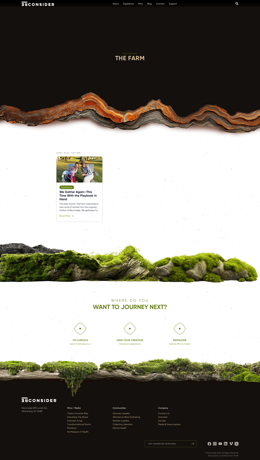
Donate (162, 420)
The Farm (75, 153)
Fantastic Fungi (74, 420)
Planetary (72, 428)
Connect (160, 3)
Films (140, 3)
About (116, 3)
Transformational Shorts (79, 424)
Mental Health (119, 428)
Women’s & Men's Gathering (126, 417)
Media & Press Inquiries (169, 424)
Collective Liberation (123, 424)
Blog (149, 3)
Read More (64, 216)
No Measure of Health (78, 432)
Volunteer (163, 417)
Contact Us (164, 413)
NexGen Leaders (121, 420)
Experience (128, 3)
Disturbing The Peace (77, 417)
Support (173, 3)
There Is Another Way (77, 413)
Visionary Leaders (121, 413)
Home (59, 153)
